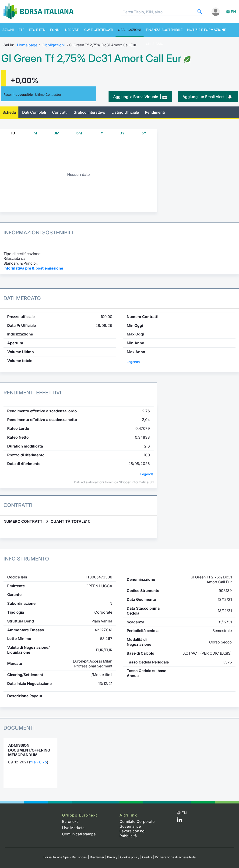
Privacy (112, 857)
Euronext (70, 821)
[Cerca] (199, 12)
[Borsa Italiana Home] (39, 11)
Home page (27, 45)
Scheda (9, 112)
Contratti (59, 112)
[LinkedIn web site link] (179, 821)
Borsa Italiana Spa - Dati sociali (65, 857)
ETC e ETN (37, 30)
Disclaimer (97, 857)
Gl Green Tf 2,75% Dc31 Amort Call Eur (91, 58)
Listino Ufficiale (125, 112)
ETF (21, 30)
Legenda (133, 362)
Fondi (55, 30)
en (233, 11)
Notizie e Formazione (206, 30)
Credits (147, 857)
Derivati (72, 30)
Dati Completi (34, 112)
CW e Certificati (98, 30)
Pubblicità (128, 836)
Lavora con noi (132, 831)
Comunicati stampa (79, 834)
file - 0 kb (38, 762)
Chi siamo (154, 44)
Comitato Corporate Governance (137, 824)
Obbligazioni (129, 30)
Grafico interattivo (89, 112)
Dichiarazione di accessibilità (175, 857)
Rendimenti (155, 112)
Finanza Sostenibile (164, 30)
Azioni (8, 30)
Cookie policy (129, 857)
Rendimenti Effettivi (32, 393)
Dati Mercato (22, 298)
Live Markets (73, 827)
